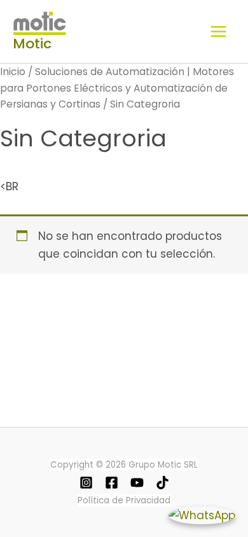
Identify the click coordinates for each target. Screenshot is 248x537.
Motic (32, 43)
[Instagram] (86, 482)
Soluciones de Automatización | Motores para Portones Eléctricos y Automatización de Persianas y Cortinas (117, 88)
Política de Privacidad (124, 500)
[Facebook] (111, 482)
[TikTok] (162, 482)
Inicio (12, 71)
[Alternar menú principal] (218, 31)
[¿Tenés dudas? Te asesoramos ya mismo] (202, 515)
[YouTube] (137, 482)
